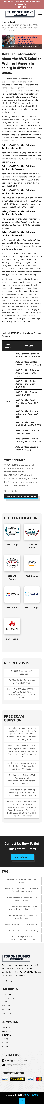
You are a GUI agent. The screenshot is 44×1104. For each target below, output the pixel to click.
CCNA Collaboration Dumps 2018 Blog (22, 930)
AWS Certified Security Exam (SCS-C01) (26, 448)
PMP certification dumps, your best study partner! (22, 681)
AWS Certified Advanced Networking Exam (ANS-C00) (27, 414)
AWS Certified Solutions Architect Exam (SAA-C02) (27, 372)
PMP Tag (5, 1042)
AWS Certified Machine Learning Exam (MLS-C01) (28, 440)
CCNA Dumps (12, 544)
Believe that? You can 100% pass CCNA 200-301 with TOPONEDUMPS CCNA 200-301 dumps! (21, 693)
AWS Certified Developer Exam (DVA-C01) (27, 393)
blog (11, 22)
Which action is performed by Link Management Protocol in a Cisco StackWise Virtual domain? (22, 792)
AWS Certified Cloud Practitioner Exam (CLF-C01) (26, 403)
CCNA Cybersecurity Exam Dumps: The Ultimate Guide (22, 899)
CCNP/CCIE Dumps (32, 546)
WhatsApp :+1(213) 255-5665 (16, 1060)
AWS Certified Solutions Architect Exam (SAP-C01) (27, 355)
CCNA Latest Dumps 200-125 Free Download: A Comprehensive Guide (22, 938)
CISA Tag (5, 1039)
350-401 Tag (6, 1031)
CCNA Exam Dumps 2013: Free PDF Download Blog (22, 917)
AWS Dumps (32, 576)
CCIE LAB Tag (6, 1035)
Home (5, 22)
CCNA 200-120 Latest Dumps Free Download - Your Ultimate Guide (22, 908)
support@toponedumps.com (15, 1064)
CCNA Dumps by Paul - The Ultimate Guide (22, 881)
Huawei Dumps (12, 639)
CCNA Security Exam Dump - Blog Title (21, 924)
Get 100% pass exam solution (21, 496)
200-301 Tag (6, 1027)
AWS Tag (5, 1046)
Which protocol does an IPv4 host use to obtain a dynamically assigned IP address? (22, 766)
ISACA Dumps (31, 607)
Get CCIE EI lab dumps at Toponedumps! (22, 672)
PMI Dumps (12, 607)
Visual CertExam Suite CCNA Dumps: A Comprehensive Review (21, 890)
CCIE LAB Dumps (12, 577)
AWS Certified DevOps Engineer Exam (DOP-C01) (28, 363)
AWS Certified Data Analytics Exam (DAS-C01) (28, 424)
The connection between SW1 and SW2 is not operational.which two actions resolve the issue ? (21, 779)
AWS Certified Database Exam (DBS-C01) (27, 432)
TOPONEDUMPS (31, 1094)
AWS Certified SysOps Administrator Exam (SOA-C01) (26, 383)
